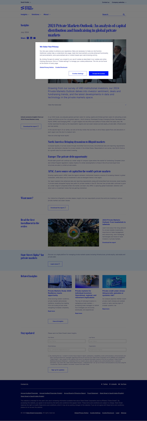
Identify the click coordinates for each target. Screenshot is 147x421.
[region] (74, 60)
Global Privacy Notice (47, 67)
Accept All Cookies (98, 73)
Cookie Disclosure (61, 67)
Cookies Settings (77, 73)
